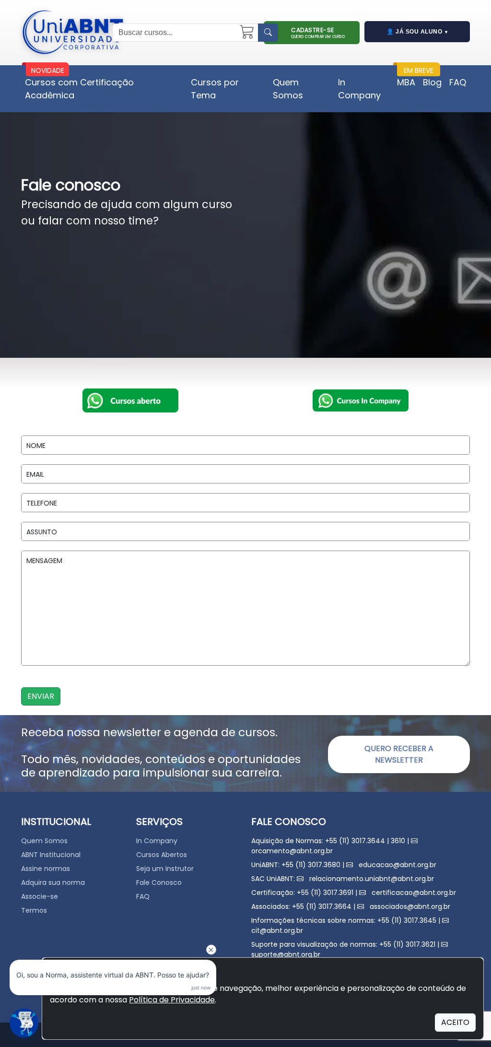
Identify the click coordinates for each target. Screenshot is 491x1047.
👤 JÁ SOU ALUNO (417, 31)
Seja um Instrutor (165, 868)
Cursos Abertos (161, 854)
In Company (359, 88)
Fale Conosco (159, 882)
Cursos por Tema (215, 88)
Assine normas (45, 868)
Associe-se (39, 896)
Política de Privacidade (172, 999)
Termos (34, 910)
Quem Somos (288, 88)
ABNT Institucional (51, 854)
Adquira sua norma (53, 882)
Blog (432, 82)
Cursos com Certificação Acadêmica (79, 88)
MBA (406, 82)
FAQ (457, 82)
